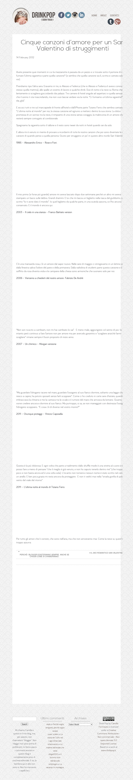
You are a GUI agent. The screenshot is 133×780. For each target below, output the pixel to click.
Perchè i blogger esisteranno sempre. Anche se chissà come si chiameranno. (44, 555)
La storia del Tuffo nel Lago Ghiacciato (55, 737)
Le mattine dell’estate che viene (55, 747)
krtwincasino (53, 744)
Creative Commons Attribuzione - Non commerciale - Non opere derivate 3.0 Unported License (108, 737)
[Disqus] (73, 599)
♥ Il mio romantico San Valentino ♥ (107, 552)
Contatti (114, 15)
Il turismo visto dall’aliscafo (56, 757)
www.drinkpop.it (108, 750)
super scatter (53, 734)
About (103, 15)
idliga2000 (53, 754)
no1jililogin (53, 764)
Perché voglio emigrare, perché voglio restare (55, 727)
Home (94, 15)
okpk (48, 724)
